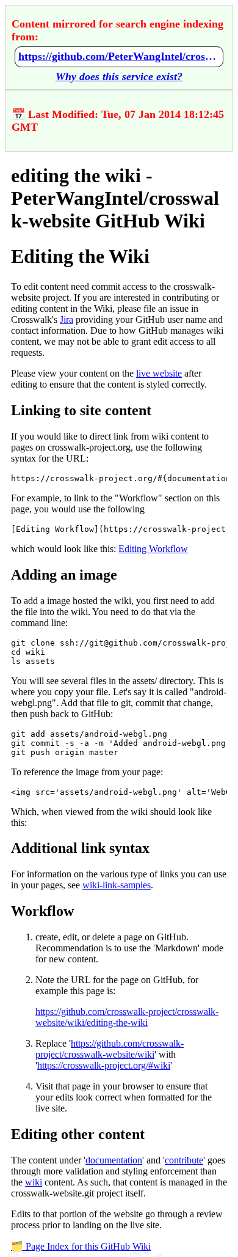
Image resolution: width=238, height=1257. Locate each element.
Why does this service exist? (119, 76)
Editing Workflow (153, 549)
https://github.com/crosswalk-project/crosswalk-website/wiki (109, 1049)
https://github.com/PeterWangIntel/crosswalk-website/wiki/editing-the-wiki (119, 56)
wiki (33, 1182)
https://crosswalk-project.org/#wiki (103, 1065)
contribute (184, 1160)
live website (159, 373)
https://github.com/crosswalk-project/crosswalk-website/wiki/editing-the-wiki (126, 1017)
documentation (113, 1160)
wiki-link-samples (116, 885)
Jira (66, 319)
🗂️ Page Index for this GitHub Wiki (81, 1246)
